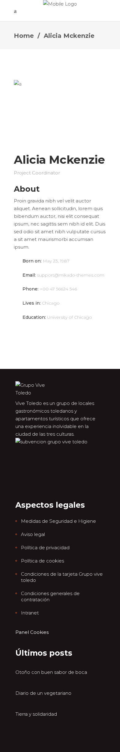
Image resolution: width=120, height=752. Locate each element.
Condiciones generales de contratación (50, 596)
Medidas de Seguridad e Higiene (58, 521)
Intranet (30, 613)
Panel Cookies (32, 632)
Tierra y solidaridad (36, 714)
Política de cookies (42, 561)
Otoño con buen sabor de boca (51, 672)
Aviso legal (33, 534)
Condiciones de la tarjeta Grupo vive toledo (62, 577)
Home (24, 35)
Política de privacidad (45, 547)
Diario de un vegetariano (43, 693)
